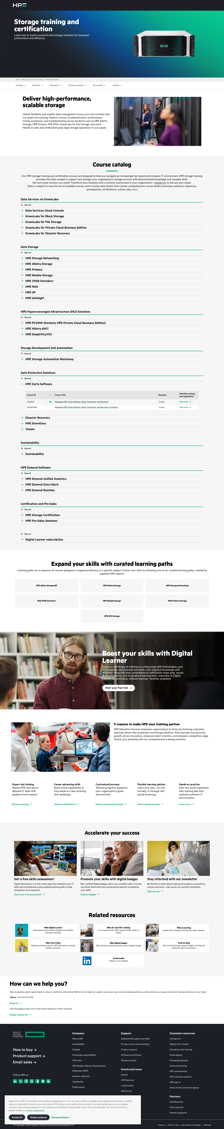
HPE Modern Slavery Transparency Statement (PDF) (89, 1068)
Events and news (131, 1069)
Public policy (78, 1087)
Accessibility (78, 1044)
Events (124, 1074)
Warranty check (128, 1060)
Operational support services (135, 1038)
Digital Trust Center (179, 1044)
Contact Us (175, 1038)
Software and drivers (131, 1055)
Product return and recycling (135, 1044)
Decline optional (38, 1117)
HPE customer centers (180, 1076)
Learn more (185, 804)
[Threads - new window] (32, 1081)
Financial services (178, 1066)
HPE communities (178, 1071)
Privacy (161, 1125)
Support (126, 1033)
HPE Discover (127, 1080)
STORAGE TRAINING (52, 80)
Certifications (176, 1102)
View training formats (148, 804)
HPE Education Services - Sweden (32, 80)
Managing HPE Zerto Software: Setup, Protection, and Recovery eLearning (86, 407)
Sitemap (207, 1125)
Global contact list (19, 1015)
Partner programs (178, 1112)
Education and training (181, 1049)
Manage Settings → (61, 1117)
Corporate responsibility (84, 1055)
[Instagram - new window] (26, 1081)
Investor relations (80, 1076)
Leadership (77, 1081)
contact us (160, 182)
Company (78, 1033)
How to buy (23, 1049)
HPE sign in (175, 1082)
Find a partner (176, 1107)
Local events (127, 1085)
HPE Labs (76, 1060)
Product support (27, 1055)
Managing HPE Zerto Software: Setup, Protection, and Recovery (81, 402)
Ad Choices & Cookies (191, 1125)
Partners (175, 1096)
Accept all (17, 1117)
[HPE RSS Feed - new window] (48, 1081)
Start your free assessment (28, 894)
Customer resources (182, 1033)
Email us (14, 1003)
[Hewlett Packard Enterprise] (19, 5)
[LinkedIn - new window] (15, 1081)
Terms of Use (173, 1125)
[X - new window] (21, 1081)
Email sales (22, 1062)
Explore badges (88, 894)
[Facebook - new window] (37, 1081)
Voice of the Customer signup (184, 1087)
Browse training (20, 804)
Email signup (176, 1055)
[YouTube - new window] (43, 1081)
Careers (76, 1049)
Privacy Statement (35, 1110)
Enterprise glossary (179, 1060)
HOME (18, 80)
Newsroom (126, 1091)
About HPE (77, 1038)
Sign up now (153, 891)
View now (183, 402)
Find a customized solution (109, 804)
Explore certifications (65, 804)
